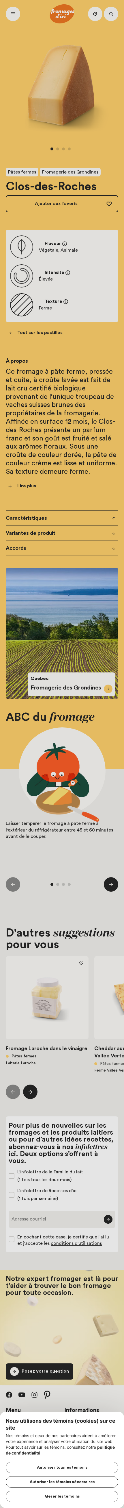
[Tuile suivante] (111, 884)
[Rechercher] (111, 14)
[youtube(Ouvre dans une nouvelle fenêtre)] (21, 1394)
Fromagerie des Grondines (70, 172)
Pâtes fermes (22, 172)
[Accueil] (62, 13)
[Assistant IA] (95, 14)
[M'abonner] (108, 1219)
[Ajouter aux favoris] (81, 963)
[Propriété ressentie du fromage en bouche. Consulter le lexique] (65, 301)
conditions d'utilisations (76, 1243)
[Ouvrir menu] (13, 14)
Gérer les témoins (62, 1496)
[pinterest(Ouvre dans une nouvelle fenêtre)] (47, 1394)
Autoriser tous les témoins (62, 1467)
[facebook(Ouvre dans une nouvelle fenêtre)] (9, 1394)
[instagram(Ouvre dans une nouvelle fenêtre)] (34, 1394)
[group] (62, 796)
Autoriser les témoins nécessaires (62, 1482)
